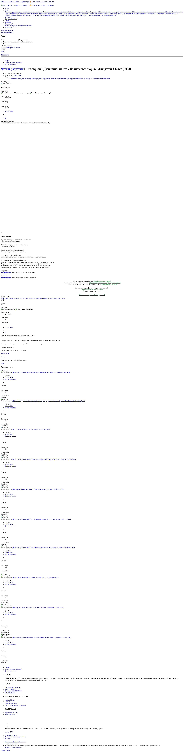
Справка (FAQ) (10, 692)
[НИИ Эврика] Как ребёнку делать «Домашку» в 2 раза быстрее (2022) (35, 577)
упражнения (83, 78)
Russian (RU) (9, 732)
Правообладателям (11, 703)
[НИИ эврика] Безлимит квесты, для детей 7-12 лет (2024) (31, 429)
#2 (5, 332)
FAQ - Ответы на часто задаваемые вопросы (101, 15)
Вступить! (22, 742)
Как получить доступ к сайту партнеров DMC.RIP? (65, 13)
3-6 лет (10, 78)
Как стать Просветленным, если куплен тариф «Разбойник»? (102, 13)
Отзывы (7, 8)
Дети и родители (10, 379)
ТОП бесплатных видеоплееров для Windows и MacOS (116, 12)
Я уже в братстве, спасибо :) (11, 743)
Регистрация (5, 55)
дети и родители (37, 78)
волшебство (17, 78)
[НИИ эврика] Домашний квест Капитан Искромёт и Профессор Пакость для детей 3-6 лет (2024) (44, 459)
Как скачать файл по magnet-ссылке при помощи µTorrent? (42, 15)
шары (108, 78)
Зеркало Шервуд (10, 700)
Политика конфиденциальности (15, 705)
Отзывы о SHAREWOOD (13, 691)
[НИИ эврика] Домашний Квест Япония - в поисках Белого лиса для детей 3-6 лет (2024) (41, 519)
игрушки (46, 78)
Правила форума (10, 12)
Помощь (7, 17)
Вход (2, 51)
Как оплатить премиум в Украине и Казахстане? (138, 13)
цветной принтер (100, 78)
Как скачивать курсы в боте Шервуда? (73, 15)
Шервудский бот (10, 689)
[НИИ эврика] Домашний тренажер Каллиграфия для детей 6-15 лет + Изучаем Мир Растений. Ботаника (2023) (48, 401)
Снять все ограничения (12, 687)
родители (75, 78)
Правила (7, 702)
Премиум (8, 22)
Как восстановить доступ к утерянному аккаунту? (31, 13)
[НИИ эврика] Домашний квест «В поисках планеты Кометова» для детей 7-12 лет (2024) (41, 637)
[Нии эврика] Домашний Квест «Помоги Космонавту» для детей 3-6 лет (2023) (38, 489)
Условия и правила (11, 735)
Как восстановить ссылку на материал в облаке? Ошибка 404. (154, 12)
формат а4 (90, 78)
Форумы (7, 20)
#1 (5, 118)
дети (30, 78)
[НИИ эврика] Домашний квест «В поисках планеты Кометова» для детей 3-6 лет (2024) (41, 372)
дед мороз (24, 78)
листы (55, 78)
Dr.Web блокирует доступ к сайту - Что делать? (82, 12)
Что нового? (9, 24)
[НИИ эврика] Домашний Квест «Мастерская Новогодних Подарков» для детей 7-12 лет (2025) (43, 547)
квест (51, 78)
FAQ (6, 10)
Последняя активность (24, 25)
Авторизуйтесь (6, 272)
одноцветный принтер (64, 78)
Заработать (8, 27)
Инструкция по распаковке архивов (54, 12)
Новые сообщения (11, 25)
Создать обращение (11, 19)
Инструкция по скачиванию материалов (29, 12)
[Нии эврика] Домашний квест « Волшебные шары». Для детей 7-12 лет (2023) (38, 607)
